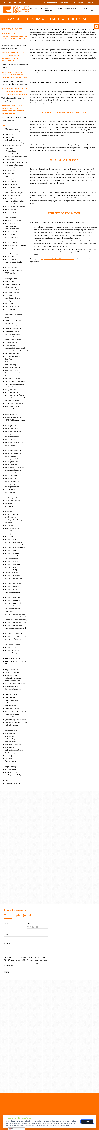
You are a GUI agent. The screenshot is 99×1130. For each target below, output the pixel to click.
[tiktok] (25, 2)
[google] (15, 2)
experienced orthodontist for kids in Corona (57, 259)
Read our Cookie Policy (61, 1125)
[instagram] (10, 2)
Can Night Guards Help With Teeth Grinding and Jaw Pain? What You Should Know (14, 91)
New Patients (48, 10)
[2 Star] (50, 2)
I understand (87, 1121)
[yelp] (20, 2)
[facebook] (5, 2)
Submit (7, 972)
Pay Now (90, 2)
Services (82, 8)
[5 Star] (56, 2)
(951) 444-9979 (65, 2)
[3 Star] (52, 2)
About (37, 8)
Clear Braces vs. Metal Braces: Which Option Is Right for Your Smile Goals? (14, 74)
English (13, 1128)
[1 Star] (48, 2)
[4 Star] (54, 2)
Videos (59, 8)
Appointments (78, 2)
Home (30, 8)
